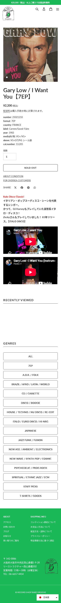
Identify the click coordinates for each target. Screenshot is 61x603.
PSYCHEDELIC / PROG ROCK (30, 467)
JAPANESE (30, 430)
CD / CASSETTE (30, 393)
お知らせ (7, 536)
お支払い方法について (40, 527)
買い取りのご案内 (11, 540)
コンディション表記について (43, 522)
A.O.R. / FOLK (30, 375)
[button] (48, 597)
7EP (30, 365)
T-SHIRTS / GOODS (30, 495)
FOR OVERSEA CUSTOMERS (17, 180)
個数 (5, 150)
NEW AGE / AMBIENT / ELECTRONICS (30, 449)
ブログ (6, 531)
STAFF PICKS (30, 486)
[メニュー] (57, 8)
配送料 (6, 110)
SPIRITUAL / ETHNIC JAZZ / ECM (30, 477)
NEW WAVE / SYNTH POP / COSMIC (30, 458)
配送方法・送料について (41, 531)
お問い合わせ (9, 527)
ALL (30, 356)
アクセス (7, 522)
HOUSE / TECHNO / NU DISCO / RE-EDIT (30, 412)
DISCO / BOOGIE (30, 402)
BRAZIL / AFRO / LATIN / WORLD (31, 384)
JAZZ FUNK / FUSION (30, 440)
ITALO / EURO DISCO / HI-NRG (30, 421)
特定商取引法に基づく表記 (42, 540)
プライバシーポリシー (40, 536)
